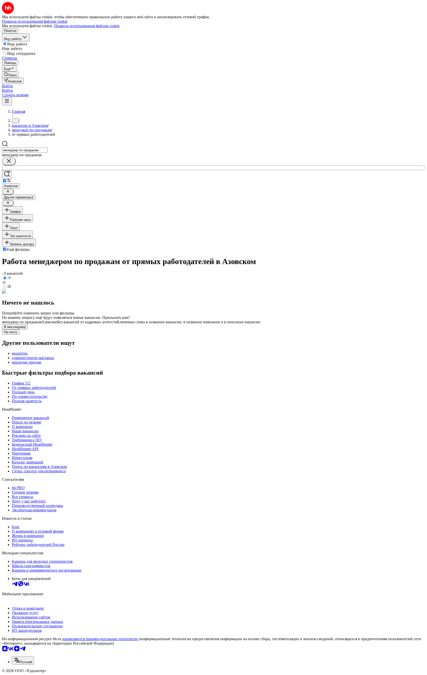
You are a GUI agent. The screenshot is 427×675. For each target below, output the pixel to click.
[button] (7, 86)
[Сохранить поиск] (7, 174)
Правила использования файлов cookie (87, 26)
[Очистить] (9, 161)
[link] (10, 75)
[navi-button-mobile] (7, 101)
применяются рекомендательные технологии (100, 639)
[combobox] (25, 150)
